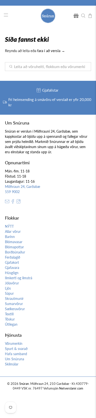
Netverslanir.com (71, 388)
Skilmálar (11, 364)
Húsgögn (11, 273)
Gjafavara (12, 267)
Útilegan (11, 324)
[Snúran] (48, 16)
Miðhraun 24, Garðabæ (22, 186)
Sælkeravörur (15, 309)
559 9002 (12, 192)
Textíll (9, 314)
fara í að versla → (51, 50)
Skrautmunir (14, 298)
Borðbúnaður (15, 252)
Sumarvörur (14, 304)
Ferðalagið (12, 257)
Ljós (8, 288)
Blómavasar (13, 242)
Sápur (9, 293)
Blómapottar (14, 247)
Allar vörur (13, 231)
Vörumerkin (13, 343)
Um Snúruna (14, 359)
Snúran (24, 384)
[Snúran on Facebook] (13, 202)
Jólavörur (12, 283)
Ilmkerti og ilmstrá (18, 278)
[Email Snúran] (7, 202)
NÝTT (9, 226)
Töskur (10, 319)
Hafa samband (16, 354)
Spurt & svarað (16, 349)
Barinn (10, 237)
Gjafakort (12, 262)
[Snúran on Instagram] (18, 202)
